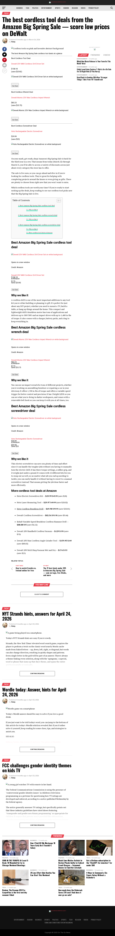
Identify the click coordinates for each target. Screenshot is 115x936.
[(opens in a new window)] (37, 254)
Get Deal (15, 86)
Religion (75, 8)
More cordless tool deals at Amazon (40, 233)
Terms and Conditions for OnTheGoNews (58, 922)
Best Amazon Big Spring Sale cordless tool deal (37, 206)
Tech (27, 8)
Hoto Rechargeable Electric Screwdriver (26, 131)
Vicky (13, 42)
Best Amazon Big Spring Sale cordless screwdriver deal (40, 225)
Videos (83, 8)
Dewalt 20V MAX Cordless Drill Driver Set (27, 64)
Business (19, 8)
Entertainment (46, 8)
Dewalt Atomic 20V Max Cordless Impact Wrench (30, 98)
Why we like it (33, 210)
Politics (35, 8)
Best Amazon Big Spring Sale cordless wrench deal (38, 215)
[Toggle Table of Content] (57, 201)
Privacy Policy (93, 8)
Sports (57, 8)
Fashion (66, 8)
